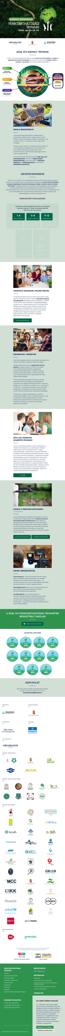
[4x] (52, 642)
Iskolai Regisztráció (39, 971)
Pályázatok (37, 978)
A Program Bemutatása (11, 975)
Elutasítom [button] (49, 1027)
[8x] (52, 656)
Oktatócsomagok (9, 978)
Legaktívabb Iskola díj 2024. (12, 1007)
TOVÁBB (22, 475)
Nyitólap (6, 973)
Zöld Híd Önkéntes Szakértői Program (15, 991)
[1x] (12, 642)
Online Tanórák (8, 982)
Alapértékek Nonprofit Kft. (11, 1031)
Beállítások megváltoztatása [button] (45, 1030)
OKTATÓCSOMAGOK (41, 302)
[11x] (46, 669)
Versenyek (7, 987)
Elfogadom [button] (41, 1027)
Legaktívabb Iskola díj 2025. (12, 1005)
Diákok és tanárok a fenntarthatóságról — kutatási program (46, 983)
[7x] (39, 656)
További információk (40, 537)
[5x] (12, 656)
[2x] (26, 642)
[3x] (39, 642)
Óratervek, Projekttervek (11, 980)
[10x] (32, 669)
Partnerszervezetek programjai (43, 980)
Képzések (7, 989)
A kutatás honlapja (22, 537)
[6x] (26, 656)
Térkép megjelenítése (33, 624)
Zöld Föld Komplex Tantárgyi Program (45, 986)
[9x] (19, 669)
